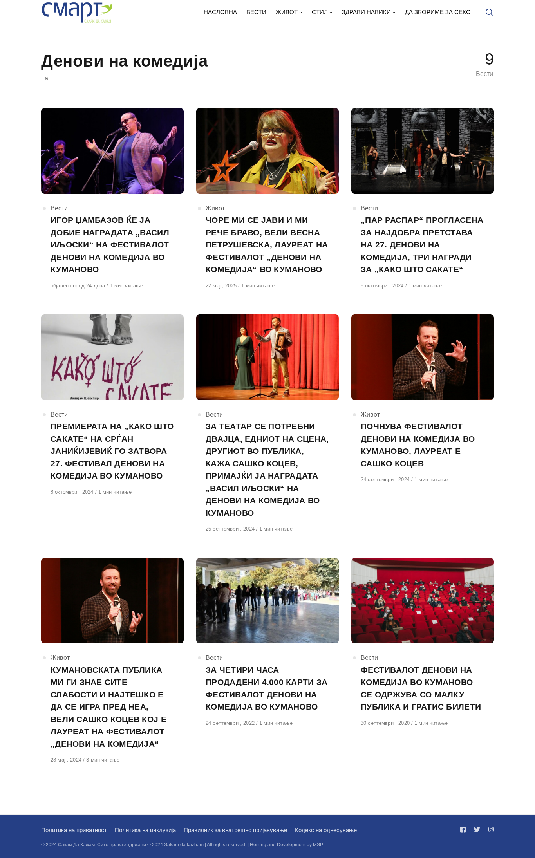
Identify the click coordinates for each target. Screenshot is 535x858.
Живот (215, 208)
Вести (59, 208)
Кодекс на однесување (326, 830)
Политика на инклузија (145, 830)
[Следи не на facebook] (464, 829)
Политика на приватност (74, 830)
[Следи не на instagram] (489, 829)
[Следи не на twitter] (477, 829)
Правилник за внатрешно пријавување (235, 830)
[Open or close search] (489, 12)
